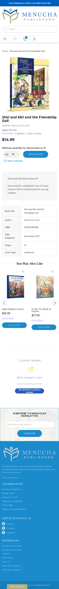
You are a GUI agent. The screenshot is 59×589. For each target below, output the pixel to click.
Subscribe (30, 433)
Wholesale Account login (11, 546)
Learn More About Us (10, 478)
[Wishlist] (15, 39)
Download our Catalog (11, 570)
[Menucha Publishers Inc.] (29, 15)
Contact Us (6, 554)
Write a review (34, 133)
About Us (5, 562)
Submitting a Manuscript (12, 550)
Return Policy (7, 558)
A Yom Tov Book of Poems (41, 310)
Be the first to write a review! (29, 390)
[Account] (34, 39)
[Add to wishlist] (24, 271)
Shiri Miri (13, 130)
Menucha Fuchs (20, 125)
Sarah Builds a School (13, 309)
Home (5, 51)
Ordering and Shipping (11, 566)
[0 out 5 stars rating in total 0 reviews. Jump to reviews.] (8, 318)
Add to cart (36, 154)
